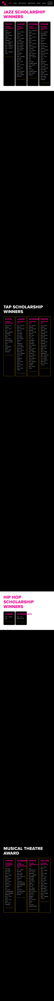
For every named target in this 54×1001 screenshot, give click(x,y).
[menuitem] (10, 3)
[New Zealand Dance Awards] (4, 3)
